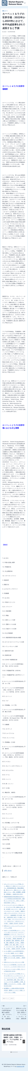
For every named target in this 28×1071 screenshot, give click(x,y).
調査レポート (5, 10)
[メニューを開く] (24, 3)
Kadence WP (20, 1066)
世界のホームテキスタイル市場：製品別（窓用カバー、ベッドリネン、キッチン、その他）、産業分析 (21, 1012)
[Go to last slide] (4, 1041)
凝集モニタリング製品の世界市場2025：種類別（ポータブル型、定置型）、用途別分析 (14, 957)
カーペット (6, 998)
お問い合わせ (8, 870)
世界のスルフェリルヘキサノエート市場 (14, 962)
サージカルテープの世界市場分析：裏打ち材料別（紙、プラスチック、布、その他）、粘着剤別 (7, 1012)
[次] (24, 1041)
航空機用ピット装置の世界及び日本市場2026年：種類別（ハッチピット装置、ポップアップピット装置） (14, 990)
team (5, 31)
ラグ (12, 998)
